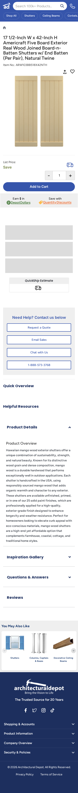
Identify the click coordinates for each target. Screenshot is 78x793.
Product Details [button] (22, 427)
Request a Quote (39, 327)
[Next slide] (73, 650)
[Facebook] (25, 710)
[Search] (62, 6)
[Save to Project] (72, 72)
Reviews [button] (15, 597)
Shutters (29, 15)
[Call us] (72, 6)
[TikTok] (52, 710)
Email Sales (39, 340)
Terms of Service (51, 774)
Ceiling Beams (51, 15)
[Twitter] (34, 710)
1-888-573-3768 (39, 365)
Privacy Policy (24, 774)
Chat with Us (39, 352)
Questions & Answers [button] (27, 577)
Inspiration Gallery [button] (25, 557)
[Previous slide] (4, 650)
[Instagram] (43, 710)
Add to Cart (39, 186)
